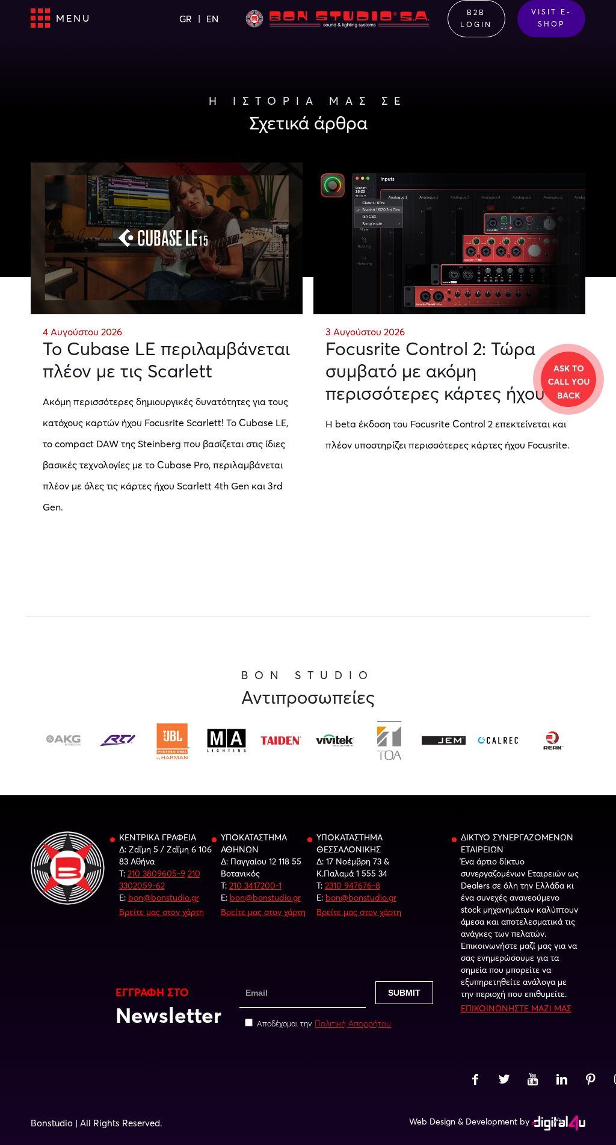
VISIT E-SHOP (551, 17)
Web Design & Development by (469, 1121)
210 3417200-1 (255, 885)
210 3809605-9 (156, 873)
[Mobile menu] (41, 18)
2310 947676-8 (352, 885)
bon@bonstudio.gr (163, 897)
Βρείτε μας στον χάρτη (161, 912)
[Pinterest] (590, 1080)
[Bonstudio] (337, 18)
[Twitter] (504, 1080)
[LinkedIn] (561, 1080)
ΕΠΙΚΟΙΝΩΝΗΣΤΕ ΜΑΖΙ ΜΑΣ (516, 1008)
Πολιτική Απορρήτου (353, 1023)
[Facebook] (475, 1080)
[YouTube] (533, 1080)
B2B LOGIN (476, 18)
